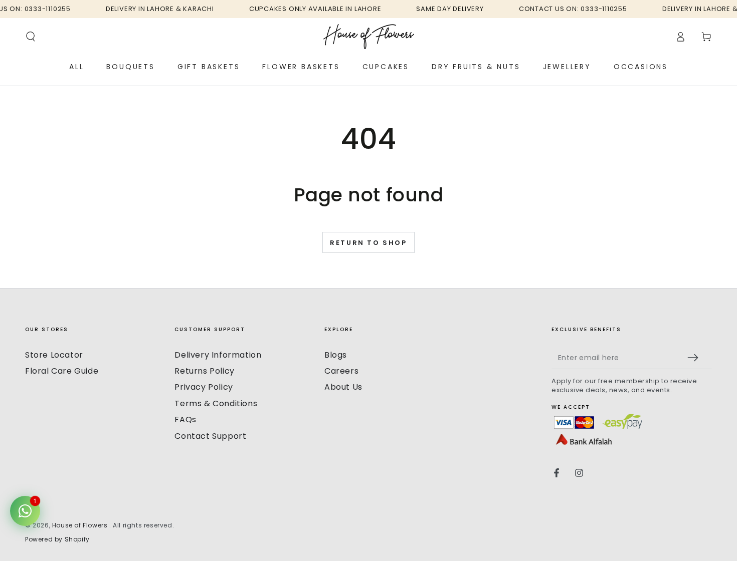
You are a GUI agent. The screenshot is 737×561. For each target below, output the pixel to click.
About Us (343, 387)
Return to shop (368, 242)
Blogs (335, 355)
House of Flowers (80, 525)
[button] (31, 37)
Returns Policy (204, 371)
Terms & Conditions (215, 403)
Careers (341, 371)
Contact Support (210, 436)
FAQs (185, 419)
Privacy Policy (203, 387)
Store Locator (54, 355)
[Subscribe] (697, 358)
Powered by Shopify (57, 539)
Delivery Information (217, 355)
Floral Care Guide (61, 371)
